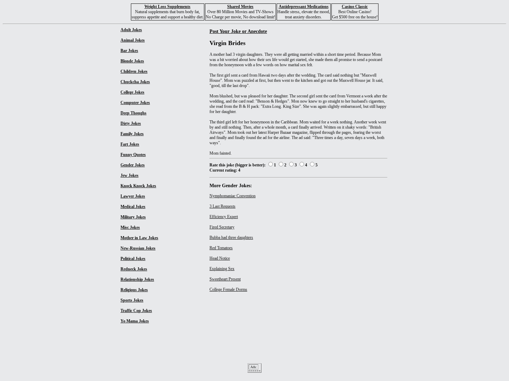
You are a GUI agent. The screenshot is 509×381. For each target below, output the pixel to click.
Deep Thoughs (133, 113)
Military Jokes (133, 217)
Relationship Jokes (137, 279)
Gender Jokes (132, 165)
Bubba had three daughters (231, 237)
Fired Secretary (221, 227)
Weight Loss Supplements (167, 6)
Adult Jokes (131, 29)
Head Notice (219, 258)
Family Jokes (132, 133)
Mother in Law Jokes (139, 237)
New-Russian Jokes (137, 248)
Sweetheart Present (225, 279)
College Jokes (132, 92)
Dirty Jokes (130, 123)
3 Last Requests (222, 206)
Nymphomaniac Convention (232, 195)
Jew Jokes (129, 175)
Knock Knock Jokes (138, 185)
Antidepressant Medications (304, 6)
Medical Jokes (132, 206)
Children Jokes (134, 71)
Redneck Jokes (133, 269)
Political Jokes (132, 258)
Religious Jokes (134, 289)
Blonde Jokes (132, 61)
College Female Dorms (228, 289)
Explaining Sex (221, 268)
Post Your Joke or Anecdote (238, 31)
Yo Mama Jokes (134, 321)
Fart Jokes (129, 144)
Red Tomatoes (221, 247)
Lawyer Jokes (132, 196)
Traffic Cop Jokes (136, 310)
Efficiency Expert (223, 216)
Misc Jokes (130, 227)
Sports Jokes (131, 300)
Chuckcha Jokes (135, 81)
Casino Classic (355, 6)
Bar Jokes (129, 50)
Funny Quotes (133, 154)
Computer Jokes (135, 102)
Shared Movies (240, 6)
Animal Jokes (132, 40)
